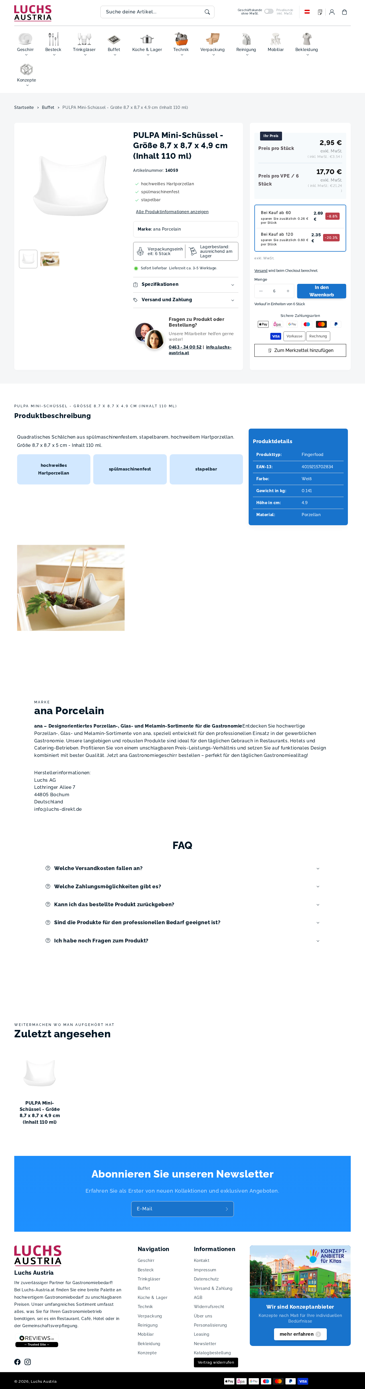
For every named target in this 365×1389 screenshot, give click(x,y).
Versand (260, 271)
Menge (260, 279)
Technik (145, 1306)
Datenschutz (206, 1279)
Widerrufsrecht (209, 1306)
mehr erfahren (297, 1334)
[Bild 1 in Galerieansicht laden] (28, 259)
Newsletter (205, 1343)
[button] (344, 12)
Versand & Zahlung (213, 1288)
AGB (198, 1297)
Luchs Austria (44, 1381)
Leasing (202, 1334)
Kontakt (202, 1260)
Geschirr (146, 1260)
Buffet (48, 107)
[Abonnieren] (227, 1209)
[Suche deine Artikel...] (207, 12)
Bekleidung (149, 1343)
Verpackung (150, 1316)
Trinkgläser (149, 1279)
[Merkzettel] (320, 12)
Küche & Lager (153, 1297)
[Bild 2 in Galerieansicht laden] (49, 259)
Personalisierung (211, 1325)
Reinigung (148, 1325)
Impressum (205, 1270)
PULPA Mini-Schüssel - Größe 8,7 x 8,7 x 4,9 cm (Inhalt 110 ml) (125, 107)
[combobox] (157, 12)
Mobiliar (146, 1334)
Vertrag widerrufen (216, 1362)
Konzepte (147, 1353)
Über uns (203, 1316)
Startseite (24, 107)
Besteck (146, 1270)
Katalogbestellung (212, 1353)
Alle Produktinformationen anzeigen (172, 211)
